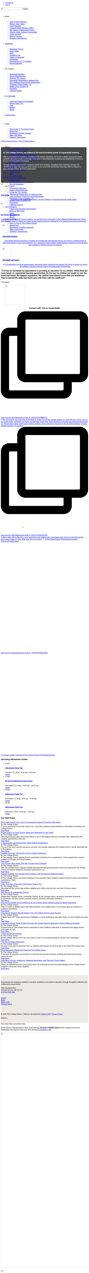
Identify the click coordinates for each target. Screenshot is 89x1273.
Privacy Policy (57, 1014)
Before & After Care (16, 104)
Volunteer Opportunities (18, 137)
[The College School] (9, 141)
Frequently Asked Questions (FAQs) (21, 28)
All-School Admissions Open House (18, 781)
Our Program (10, 186)
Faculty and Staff (15, 34)
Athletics (13, 108)
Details (7, 775)
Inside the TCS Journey (17, 78)
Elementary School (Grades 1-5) (20, 85)
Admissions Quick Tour (14, 768)
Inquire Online (14, 51)
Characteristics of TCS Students (20, 61)
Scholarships (14, 59)
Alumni (12, 110)
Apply (11, 53)
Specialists (13, 89)
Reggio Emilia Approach (18, 76)
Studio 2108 (45, 1014)
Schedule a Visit (15, 55)
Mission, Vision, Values (17, 24)
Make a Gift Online (16, 135)
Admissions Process (16, 49)
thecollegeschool (7, 402)
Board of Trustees (16, 36)
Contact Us (9, 3)
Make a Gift (5, 1002)
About (7, 147)
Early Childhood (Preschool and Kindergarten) (25, 82)
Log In (7, 5)
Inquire (5, 177)
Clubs (11, 106)
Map (13, 992)
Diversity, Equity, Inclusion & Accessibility (23, 32)
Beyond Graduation (16, 63)
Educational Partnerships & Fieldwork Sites (24, 80)
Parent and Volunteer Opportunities (21, 101)
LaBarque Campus (16, 91)
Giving (7, 124)
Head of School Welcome (18, 22)
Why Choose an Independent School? (22, 30)
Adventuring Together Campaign (20, 133)
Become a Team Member (18, 38)
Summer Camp (10, 115)
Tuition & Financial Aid (17, 57)
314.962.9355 (6, 992)
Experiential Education (17, 74)
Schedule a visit (45, 1030)
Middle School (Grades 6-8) (19, 87)
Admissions (9, 44)
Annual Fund (14, 131)
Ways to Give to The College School (22, 129)
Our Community (10, 96)
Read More (5, 831)
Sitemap (4, 1018)
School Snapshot (15, 26)
